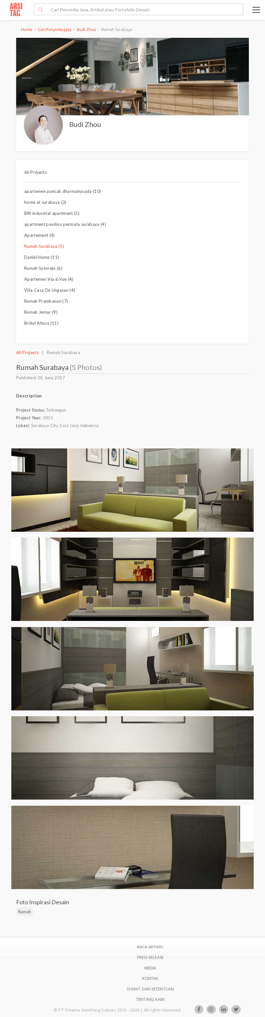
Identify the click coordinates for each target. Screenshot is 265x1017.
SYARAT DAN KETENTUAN (150, 989)
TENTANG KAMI (150, 999)
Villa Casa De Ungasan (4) (49, 290)
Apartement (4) (39, 235)
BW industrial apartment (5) (52, 213)
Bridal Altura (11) (41, 323)
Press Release (150, 957)
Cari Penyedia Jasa (54, 29)
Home (26, 29)
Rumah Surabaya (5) (44, 246)
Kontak (150, 978)
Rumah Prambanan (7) (46, 301)
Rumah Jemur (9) (41, 312)
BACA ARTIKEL (150, 946)
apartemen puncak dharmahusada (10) (62, 191)
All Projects (35, 172)
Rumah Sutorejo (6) (43, 268)
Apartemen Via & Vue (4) (48, 279)
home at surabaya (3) (45, 202)
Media (150, 968)
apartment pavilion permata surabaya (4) (65, 224)
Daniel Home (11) (41, 257)
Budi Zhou (86, 29)
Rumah (24, 911)
